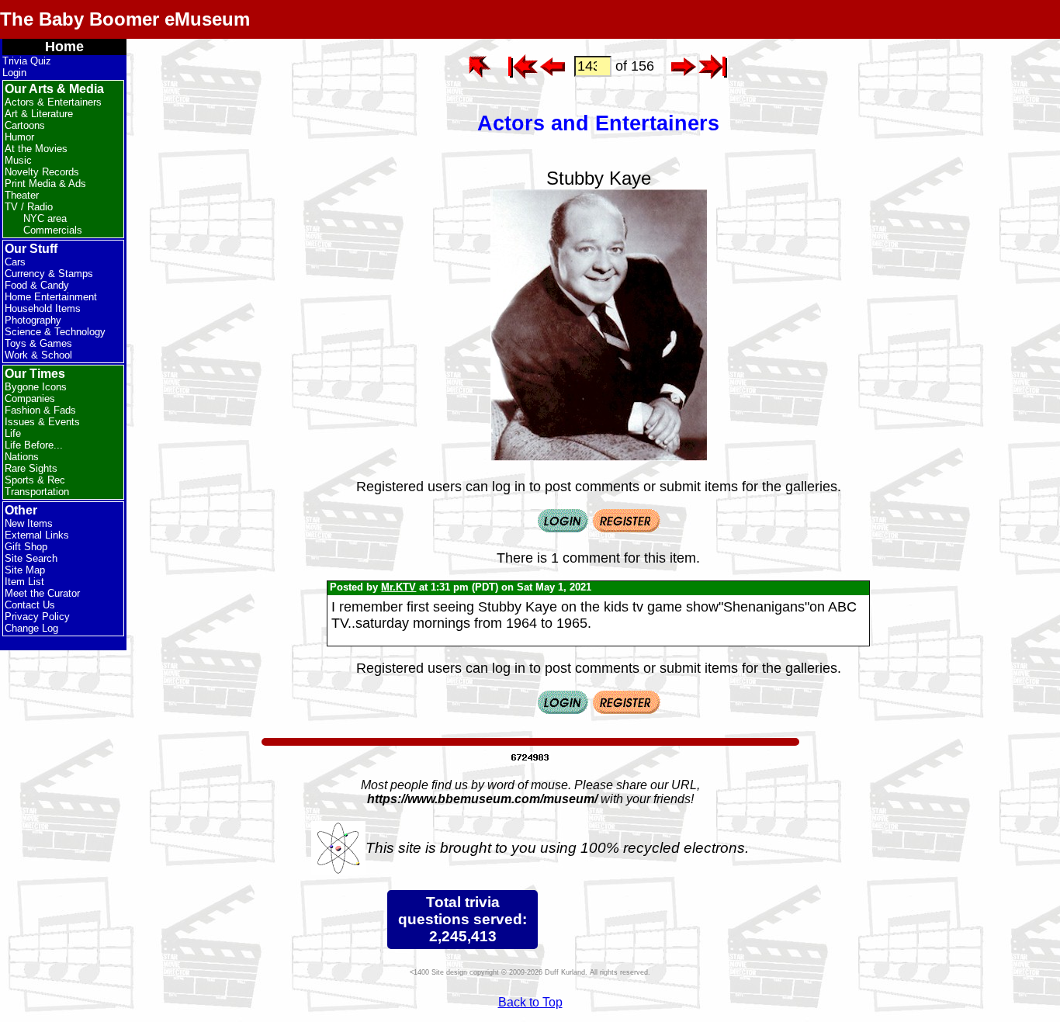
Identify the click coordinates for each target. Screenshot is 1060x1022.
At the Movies (36, 148)
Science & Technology (55, 332)
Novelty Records (42, 172)
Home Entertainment (51, 297)
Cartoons (25, 125)
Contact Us (30, 605)
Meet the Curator (42, 593)
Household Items (43, 308)
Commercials (52, 230)
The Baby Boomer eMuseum (125, 19)
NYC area (45, 218)
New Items (29, 523)
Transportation (37, 491)
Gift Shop (26, 547)
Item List (24, 581)
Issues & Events (42, 422)
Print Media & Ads (45, 183)
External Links (37, 535)
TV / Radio (29, 207)
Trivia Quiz (26, 61)
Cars (15, 262)
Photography (33, 320)
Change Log (31, 628)
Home (64, 46)
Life (13, 433)
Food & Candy (37, 285)
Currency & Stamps (49, 273)
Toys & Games (38, 343)
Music (18, 160)
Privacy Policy (37, 616)
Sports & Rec (35, 480)
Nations (22, 456)
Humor (19, 137)
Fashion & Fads (40, 410)
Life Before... (34, 445)
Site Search (31, 558)
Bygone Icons (36, 387)
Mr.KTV (398, 587)
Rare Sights (31, 468)
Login (14, 72)
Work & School (38, 355)
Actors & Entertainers (53, 102)
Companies (30, 398)
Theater (22, 195)
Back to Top (530, 1002)
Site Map (25, 570)
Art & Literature (39, 114)
